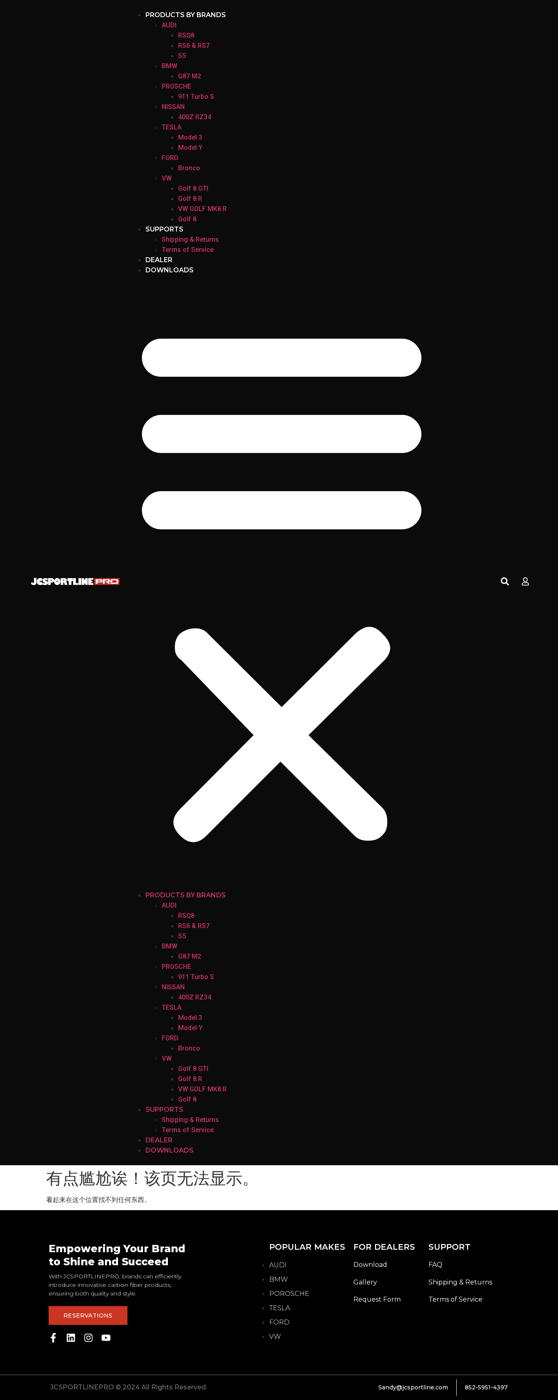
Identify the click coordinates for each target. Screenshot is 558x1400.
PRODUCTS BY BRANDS (185, 15)
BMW (169, 66)
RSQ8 (186, 35)
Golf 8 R (190, 199)
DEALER (158, 260)
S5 (182, 56)
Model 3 (190, 137)
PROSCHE (176, 86)
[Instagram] (88, 1337)
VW (167, 178)
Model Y (190, 147)
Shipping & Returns (190, 239)
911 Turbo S (196, 96)
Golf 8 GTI (193, 188)
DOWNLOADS (169, 270)
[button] (281, 582)
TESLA (171, 127)
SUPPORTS (164, 229)
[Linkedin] (71, 1337)
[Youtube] (106, 1337)
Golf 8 (187, 219)
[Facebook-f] (53, 1337)
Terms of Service (188, 250)
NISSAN (173, 107)
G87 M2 (189, 76)
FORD (170, 158)
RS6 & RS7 (194, 45)
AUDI (169, 25)
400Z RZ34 (194, 117)
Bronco (189, 168)
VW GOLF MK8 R (202, 209)
